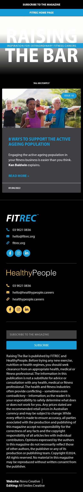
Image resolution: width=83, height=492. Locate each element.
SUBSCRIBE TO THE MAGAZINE (41, 4)
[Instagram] (18, 253)
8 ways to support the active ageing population (39, 141)
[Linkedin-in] (26, 253)
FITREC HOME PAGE (42, 12)
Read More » (19, 176)
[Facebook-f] (10, 253)
